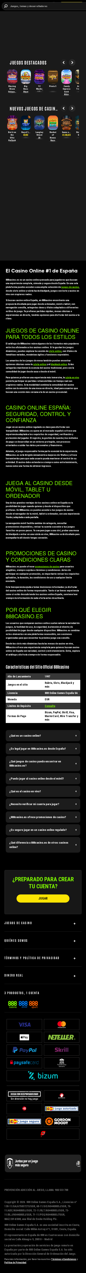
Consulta (50, 706)
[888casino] (12, 1004)
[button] (43, 735)
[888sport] (33, 1004)
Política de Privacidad (15, 1262)
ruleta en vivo (72, 377)
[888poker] (23, 1004)
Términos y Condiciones (63, 1259)
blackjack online (59, 364)
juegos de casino (70, 287)
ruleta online (39, 364)
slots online (55, 351)
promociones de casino (47, 566)
